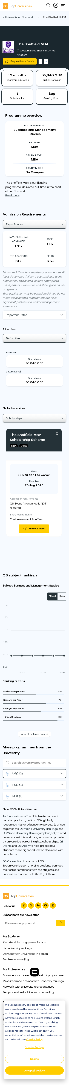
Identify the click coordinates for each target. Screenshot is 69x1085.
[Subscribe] (60, 923)
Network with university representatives (28, 986)
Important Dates (16, 315)
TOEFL (50, 239)
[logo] (17, 5)
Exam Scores (14, 224)
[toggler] (63, 4)
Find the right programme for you (24, 942)
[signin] (56, 4)
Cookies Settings (34, 1047)
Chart (52, 596)
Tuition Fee (13, 338)
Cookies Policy (34, 1039)
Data (62, 596)
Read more (12, 195)
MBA (17, 796)
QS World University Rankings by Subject (29, 833)
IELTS (50, 256)
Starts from (34, 359)
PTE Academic (19, 256)
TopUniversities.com (15, 816)
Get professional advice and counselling (28, 992)
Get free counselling (16, 959)
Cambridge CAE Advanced (18, 239)
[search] (48, 5)
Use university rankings (17, 948)
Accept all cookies (34, 1070)
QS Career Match (14, 861)
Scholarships (14, 418)
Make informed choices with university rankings (33, 981)
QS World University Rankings (39, 829)
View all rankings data (33, 734)
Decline (34, 1058)
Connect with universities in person (25, 954)
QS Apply (24, 846)
